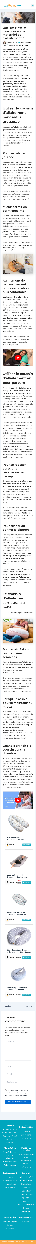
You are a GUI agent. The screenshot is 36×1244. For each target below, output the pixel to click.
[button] (32, 5)
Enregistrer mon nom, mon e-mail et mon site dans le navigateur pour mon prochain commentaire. (17, 1092)
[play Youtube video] (18, 357)
